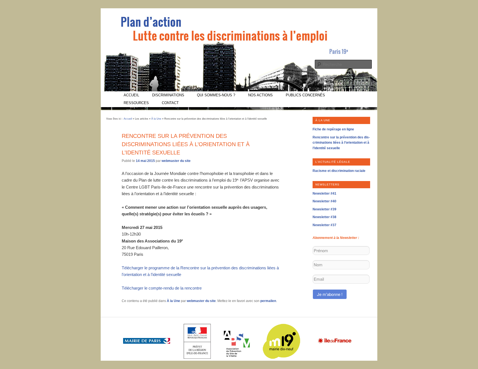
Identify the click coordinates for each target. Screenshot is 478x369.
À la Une (156, 118)
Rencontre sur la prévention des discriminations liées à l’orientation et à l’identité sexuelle (341, 142)
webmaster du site (176, 161)
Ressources (136, 103)
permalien (268, 301)
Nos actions (260, 95)
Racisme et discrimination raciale (339, 171)
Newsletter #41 (324, 193)
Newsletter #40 (324, 201)
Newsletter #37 (324, 225)
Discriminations (168, 95)
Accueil (131, 95)
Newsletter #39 (324, 209)
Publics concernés (305, 95)
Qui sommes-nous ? (216, 95)
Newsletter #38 (324, 217)
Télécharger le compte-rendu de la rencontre (162, 288)
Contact (170, 103)
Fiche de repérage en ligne (333, 129)
